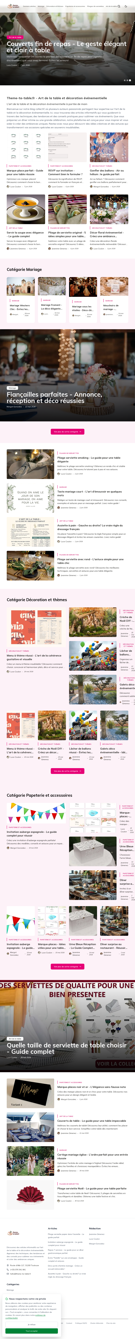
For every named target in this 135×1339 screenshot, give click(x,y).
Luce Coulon (12, 65)
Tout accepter (32, 1331)
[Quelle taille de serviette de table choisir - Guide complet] (67, 1026)
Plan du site (110, 1323)
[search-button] (118, 6)
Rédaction (95, 1228)
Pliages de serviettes (95, 6)
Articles (52, 1228)
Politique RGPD (81, 1323)
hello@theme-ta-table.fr (20, 1274)
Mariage (41, 6)
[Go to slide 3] (130, 80)
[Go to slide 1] (125, 80)
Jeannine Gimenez (96, 1234)
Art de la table (111, 6)
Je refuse (31, 1324)
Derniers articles (29, 6)
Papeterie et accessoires (75, 6)
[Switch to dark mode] (126, 6)
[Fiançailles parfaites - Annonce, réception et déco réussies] (67, 375)
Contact (69, 1323)
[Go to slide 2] (127, 80)
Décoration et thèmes (54, 6)
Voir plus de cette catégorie (66, 431)
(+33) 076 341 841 (18, 1269)
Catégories (13, 1284)
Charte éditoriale (96, 1323)
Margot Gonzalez (14, 406)
